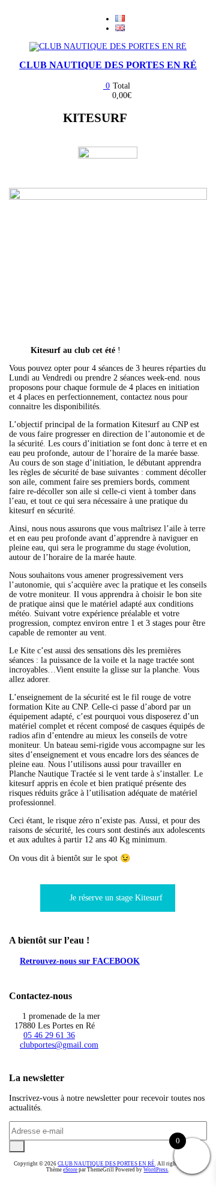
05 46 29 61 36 (49, 1035)
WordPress (155, 1170)
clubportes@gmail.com (59, 1044)
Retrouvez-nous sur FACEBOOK (80, 961)
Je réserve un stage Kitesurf (116, 897)
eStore (70, 1170)
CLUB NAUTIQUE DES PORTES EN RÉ (108, 65)
